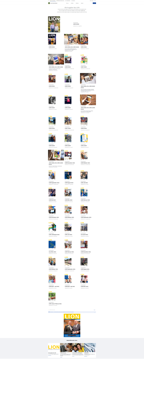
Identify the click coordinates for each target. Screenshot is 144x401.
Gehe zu (61, 357)
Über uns (67, 3)
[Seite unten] (73, 335)
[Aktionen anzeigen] (95, 310)
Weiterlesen (49, 355)
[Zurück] (48, 310)
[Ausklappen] (75, 335)
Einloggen (92, 0)
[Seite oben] (71, 335)
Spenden (94, 3)
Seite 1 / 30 (69, 335)
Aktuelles (82, 3)
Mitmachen (77, 3)
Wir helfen (72, 3)
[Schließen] (94, 312)
